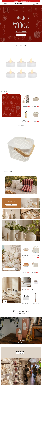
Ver (9, 118)
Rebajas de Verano (21, 45)
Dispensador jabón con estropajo (26, 303)
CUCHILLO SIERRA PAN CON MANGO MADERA (34, 303)
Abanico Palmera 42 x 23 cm (25, 255)
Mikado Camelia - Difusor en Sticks (25, 105)
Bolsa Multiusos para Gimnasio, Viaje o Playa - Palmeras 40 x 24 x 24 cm (35, 255)
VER (11, 204)
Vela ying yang (34, 120)
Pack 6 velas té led (4, 91)
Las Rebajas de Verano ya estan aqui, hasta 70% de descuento (21, 1)
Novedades (21, 125)
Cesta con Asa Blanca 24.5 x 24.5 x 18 (7, 171)
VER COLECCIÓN (21, 342)
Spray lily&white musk (25, 120)
